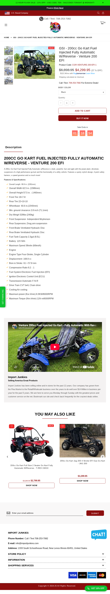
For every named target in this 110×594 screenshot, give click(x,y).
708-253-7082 (75, 83)
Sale (51, 48)
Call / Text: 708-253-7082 (57, 18)
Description (13, 147)
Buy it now (82, 118)
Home (6, 37)
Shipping (62, 77)
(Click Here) (58, 8)
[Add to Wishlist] (11, 426)
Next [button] (103, 457)
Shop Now (31, 485)
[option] (8, 51)
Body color (64, 88)
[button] (96, 588)
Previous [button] (7, 457)
